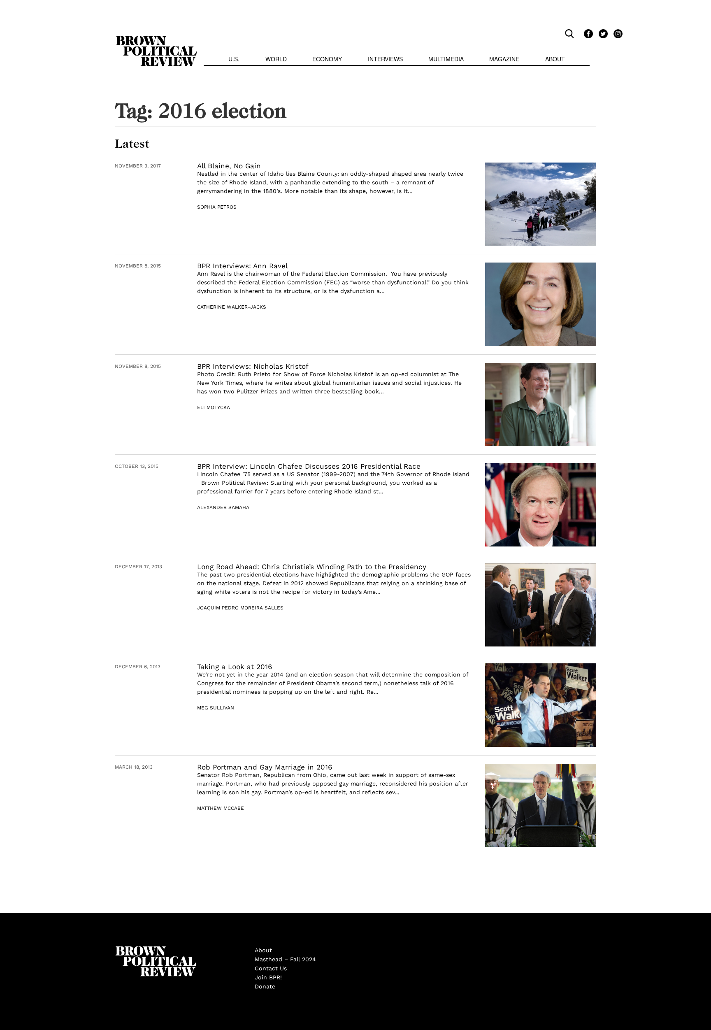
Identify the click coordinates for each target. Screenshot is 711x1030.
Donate (265, 986)
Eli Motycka (213, 407)
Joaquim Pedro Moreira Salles (240, 608)
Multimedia (446, 59)
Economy (327, 59)
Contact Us (271, 968)
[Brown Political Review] (156, 39)
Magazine (504, 59)
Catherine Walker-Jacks (231, 307)
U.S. (233, 59)
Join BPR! (268, 977)
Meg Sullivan (215, 708)
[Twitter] (602, 33)
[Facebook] (587, 33)
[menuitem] (234, 60)
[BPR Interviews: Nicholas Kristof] (540, 404)
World (276, 59)
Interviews (385, 59)
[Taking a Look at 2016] (540, 705)
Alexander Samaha (223, 507)
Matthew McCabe (220, 808)
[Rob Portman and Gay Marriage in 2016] (540, 805)
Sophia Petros (217, 207)
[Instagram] (616, 33)
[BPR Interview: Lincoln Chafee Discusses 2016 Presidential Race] (540, 504)
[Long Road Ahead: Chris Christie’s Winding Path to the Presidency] (540, 605)
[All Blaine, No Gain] (540, 204)
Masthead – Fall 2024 (285, 959)
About (555, 59)
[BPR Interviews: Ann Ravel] (540, 304)
